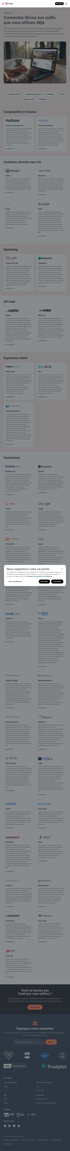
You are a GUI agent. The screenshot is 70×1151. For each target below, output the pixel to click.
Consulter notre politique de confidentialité (39, 576)
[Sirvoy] (7, 3)
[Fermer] (62, 569)
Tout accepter (57, 581)
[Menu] (66, 4)
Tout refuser (44, 581)
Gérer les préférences (15, 581)
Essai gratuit (59, 3)
